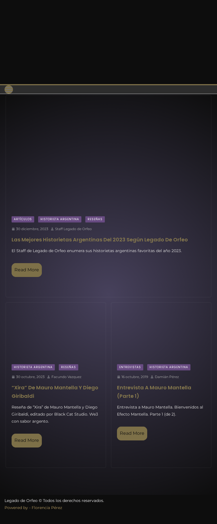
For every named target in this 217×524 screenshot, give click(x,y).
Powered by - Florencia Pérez (33, 507)
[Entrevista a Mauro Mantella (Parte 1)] (161, 331)
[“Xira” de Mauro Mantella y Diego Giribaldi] (56, 331)
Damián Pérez (167, 377)
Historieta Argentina (59, 219)
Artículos (23, 219)
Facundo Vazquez (66, 377)
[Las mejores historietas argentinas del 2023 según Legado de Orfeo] (108, 153)
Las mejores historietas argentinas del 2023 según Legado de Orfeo (100, 239)
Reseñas (95, 219)
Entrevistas (130, 367)
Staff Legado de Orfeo (73, 229)
